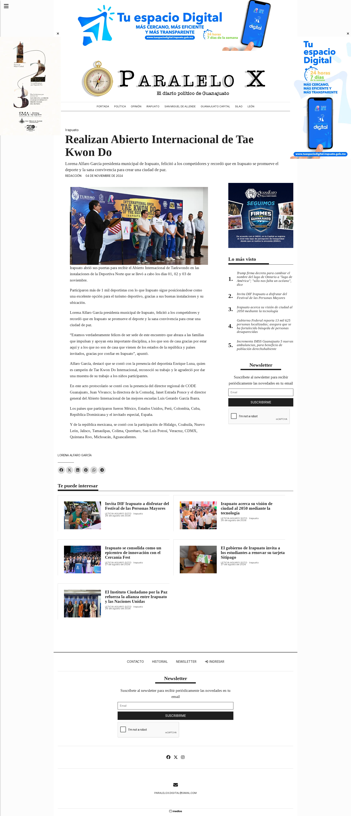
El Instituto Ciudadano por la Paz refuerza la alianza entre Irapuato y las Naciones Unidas (136, 597)
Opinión (136, 106)
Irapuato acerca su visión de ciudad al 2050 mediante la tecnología (246, 508)
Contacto (135, 662)
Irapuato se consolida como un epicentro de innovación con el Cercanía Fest (133, 552)
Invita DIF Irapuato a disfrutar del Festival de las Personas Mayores (137, 506)
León (251, 106)
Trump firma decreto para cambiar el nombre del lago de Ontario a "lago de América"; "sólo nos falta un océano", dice (264, 278)
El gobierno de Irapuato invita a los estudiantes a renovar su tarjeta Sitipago (253, 552)
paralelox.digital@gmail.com (175, 792)
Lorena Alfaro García (75, 455)
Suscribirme (261, 402)
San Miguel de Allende (180, 106)
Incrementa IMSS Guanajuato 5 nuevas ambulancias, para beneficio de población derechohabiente (265, 345)
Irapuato (152, 106)
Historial (160, 662)
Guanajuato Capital (215, 106)
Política (120, 106)
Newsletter (260, 365)
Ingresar (216, 662)
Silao (239, 106)
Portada (103, 106)
